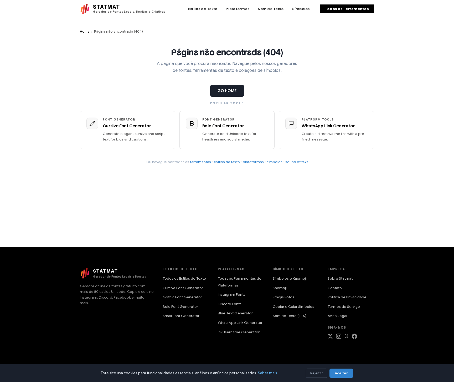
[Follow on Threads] (346, 337)
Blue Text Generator (235, 313)
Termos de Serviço (344, 306)
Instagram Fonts (231, 294)
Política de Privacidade (347, 297)
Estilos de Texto (202, 9)
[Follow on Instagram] (338, 337)
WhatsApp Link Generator (240, 322)
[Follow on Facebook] (354, 337)
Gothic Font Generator (182, 297)
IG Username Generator (239, 332)
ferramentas (200, 162)
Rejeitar (316, 373)
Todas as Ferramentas (347, 9)
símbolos (274, 162)
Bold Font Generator (180, 306)
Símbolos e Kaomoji (290, 278)
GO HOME (227, 90)
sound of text (296, 162)
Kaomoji (280, 288)
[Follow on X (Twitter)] (330, 337)
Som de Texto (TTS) (289, 316)
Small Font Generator (181, 316)
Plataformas (237, 9)
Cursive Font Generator (183, 288)
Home (85, 31)
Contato (335, 288)
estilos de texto (227, 162)
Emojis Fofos (283, 297)
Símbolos (301, 9)
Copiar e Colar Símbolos (293, 306)
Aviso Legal (337, 316)
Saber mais (267, 373)
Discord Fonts (229, 304)
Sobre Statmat (340, 278)
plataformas (253, 162)
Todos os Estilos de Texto (184, 278)
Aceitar (341, 373)
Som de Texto (270, 9)
